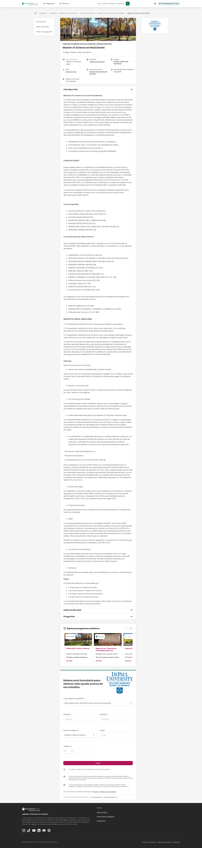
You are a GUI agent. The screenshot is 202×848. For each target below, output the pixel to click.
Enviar (98, 763)
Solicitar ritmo (71, 72)
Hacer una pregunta (44, 32)
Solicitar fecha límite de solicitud (98, 73)
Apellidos (104, 714)
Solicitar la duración (97, 62)
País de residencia (71, 730)
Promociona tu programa (105, 817)
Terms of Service (109, 797)
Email (102, 730)
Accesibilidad (176, 842)
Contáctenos (101, 821)
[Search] (128, 3)
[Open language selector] (155, 3)
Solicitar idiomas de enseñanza (121, 62)
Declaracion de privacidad (108, 792)
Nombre (67, 714)
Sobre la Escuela (42, 27)
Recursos (65, 4)
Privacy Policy (97, 797)
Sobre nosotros (102, 812)
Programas (50, 4)
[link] (138, 13)
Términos (96, 792)
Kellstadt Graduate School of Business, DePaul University (87, 44)
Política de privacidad (163, 842)
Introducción (41, 21)
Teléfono (67, 746)
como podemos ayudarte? (74, 698)
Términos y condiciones (149, 842)
